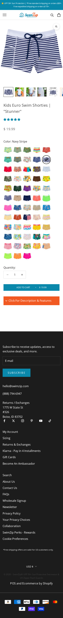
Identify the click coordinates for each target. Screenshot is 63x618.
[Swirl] (17, 169)
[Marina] (17, 246)
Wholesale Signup (14, 501)
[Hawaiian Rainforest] (8, 179)
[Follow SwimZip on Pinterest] (31, 420)
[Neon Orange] (36, 198)
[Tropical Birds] (27, 159)
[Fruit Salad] (27, 246)
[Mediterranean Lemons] (46, 188)
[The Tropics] (27, 150)
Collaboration (12, 526)
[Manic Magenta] (27, 255)
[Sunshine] (17, 236)
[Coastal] (8, 236)
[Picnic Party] (46, 236)
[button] (12, 119)
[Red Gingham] (8, 246)
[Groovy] (27, 207)
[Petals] (27, 236)
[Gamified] (46, 217)
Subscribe (16, 372)
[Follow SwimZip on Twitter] (13, 420)
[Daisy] (46, 150)
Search (7, 475)
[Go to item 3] (31, 92)
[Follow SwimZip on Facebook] (4, 420)
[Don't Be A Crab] (17, 150)
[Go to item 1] (8, 92)
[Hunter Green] (17, 188)
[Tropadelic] (17, 207)
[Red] (8, 169)
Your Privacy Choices (16, 520)
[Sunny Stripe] (36, 207)
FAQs (6, 494)
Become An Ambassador (19, 464)
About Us (9, 482)
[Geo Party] (17, 159)
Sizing (6, 438)
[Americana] (27, 217)
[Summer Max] (36, 236)
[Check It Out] (27, 179)
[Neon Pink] (8, 207)
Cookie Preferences (15, 539)
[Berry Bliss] (46, 246)
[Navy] (27, 198)
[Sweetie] (8, 217)
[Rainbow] (36, 150)
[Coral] (46, 179)
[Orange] (17, 255)
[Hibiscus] (8, 188)
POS (13, 583)
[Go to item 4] (42, 92)
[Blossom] (17, 179)
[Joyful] (36, 188)
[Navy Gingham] (8, 198)
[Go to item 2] (19, 92)
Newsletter (10, 507)
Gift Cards (9, 457)
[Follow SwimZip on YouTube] (41, 420)
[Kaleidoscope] (46, 227)
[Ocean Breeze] (36, 159)
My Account (10, 432)
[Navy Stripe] (46, 159)
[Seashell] (8, 159)
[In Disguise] (27, 188)
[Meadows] (36, 217)
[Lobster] (36, 227)
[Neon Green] (46, 198)
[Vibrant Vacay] (17, 227)
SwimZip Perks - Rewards (19, 532)
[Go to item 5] (53, 92)
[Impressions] (8, 227)
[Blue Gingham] (46, 169)
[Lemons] (8, 150)
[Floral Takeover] (36, 246)
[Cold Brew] (36, 179)
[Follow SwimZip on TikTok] (50, 420)
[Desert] (17, 217)
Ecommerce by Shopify (37, 583)
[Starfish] (46, 207)
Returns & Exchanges (17, 444)
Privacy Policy (11, 513)
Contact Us (10, 488)
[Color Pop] (27, 169)
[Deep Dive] (36, 169)
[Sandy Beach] (17, 198)
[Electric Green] (8, 255)
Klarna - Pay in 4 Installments (22, 451)
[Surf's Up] (27, 227)
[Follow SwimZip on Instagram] (22, 420)
